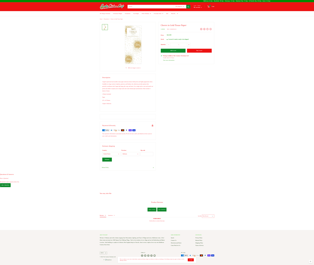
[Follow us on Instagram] (148, 255)
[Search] (188, 6)
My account (197, 7)
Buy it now (199, 51)
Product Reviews (157, 202)
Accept (190, 260)
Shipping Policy (199, 243)
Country (104, 150)
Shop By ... (173, 14)
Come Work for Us (175, 245)
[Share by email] (210, 29)
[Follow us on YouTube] (154, 255)
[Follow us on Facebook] (142, 255)
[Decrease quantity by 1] (168, 44)
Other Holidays (145, 14)
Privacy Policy (198, 238)
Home (101, 19)
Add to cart (173, 51)
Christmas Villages (117, 14)
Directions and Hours (176, 243)
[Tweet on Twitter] (207, 29)
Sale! (167, 14)
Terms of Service (199, 245)
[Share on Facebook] (201, 29)
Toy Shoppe (136, 14)
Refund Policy (105, 167)
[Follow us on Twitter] (145, 255)
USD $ (102, 253)
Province (123, 150)
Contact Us (173, 240)
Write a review (152, 210)
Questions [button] (110, 215)
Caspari (163, 29)
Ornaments (127, 14)
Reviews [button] (102, 215)
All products (106, 19)
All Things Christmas (105, 14)
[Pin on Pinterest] (204, 29)
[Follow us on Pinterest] (151, 255)
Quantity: (163, 44)
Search (172, 238)
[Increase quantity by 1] (189, 44)
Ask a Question (5, 185)
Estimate (107, 159)
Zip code (143, 150)
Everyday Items (157, 14)
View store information (168, 60)
